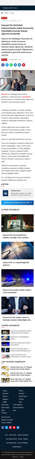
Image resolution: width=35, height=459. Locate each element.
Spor (20, 402)
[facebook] (3, 65)
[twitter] (7, 65)
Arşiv (14, 410)
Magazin (5, 399)
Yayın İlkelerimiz (11, 443)
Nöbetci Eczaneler (7, 420)
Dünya (21, 390)
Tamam (21, 457)
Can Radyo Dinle (11, 439)
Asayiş (5, 390)
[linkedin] (19, 65)
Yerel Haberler (17, 405)
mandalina (26, 97)
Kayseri (12, 13)
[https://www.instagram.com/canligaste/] (10, 427)
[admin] (18, 427)
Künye (20, 439)
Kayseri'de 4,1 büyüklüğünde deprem (16, 263)
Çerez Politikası (23, 443)
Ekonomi (5, 393)
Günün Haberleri (18, 407)
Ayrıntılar (15, 457)
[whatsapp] (11, 65)
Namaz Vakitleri (6, 422)
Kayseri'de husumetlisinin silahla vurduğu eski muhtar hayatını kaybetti (15, 236)
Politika (21, 399)
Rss (6, 435)
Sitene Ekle (12, 435)
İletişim (25, 439)
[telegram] (15, 65)
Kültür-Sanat (23, 396)
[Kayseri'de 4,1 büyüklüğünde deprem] (17, 250)
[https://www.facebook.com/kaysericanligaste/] (2, 427)
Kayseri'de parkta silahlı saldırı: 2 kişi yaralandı (17, 291)
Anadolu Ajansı (15, 190)
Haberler (6, 13)
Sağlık (5, 402)
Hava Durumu (5, 417)
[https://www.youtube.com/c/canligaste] (14, 427)
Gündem (21, 393)
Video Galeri (5, 407)
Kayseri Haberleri (23, 435)
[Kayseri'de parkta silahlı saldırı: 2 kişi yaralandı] (17, 278)
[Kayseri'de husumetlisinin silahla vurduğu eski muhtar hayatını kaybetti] (17, 223)
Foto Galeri (4, 405)
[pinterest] (23, 65)
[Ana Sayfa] (2, 13)
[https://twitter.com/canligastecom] (6, 427)
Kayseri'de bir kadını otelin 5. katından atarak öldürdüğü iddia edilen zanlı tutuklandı (17, 318)
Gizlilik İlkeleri (16, 447)
